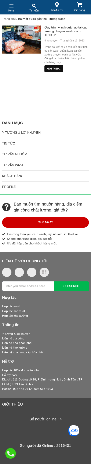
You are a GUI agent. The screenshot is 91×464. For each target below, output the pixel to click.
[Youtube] (31, 272)
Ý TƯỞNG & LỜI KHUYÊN (21, 132)
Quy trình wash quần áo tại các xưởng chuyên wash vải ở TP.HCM (65, 31)
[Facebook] (6, 272)
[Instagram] (19, 272)
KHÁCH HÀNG (12, 176)
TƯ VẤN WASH (13, 165)
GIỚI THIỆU (12, 404)
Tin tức (8, 143)
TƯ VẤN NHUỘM (14, 154)
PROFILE (9, 187)
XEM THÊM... (54, 68)
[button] (11, 5)
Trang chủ (9, 18)
